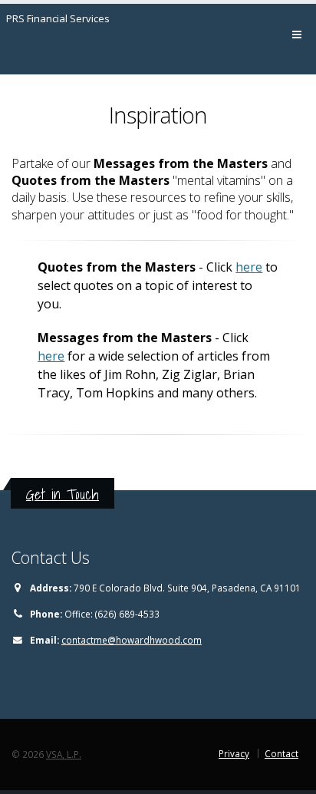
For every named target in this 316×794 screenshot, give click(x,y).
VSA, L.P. (63, 754)
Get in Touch (62, 494)
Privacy (234, 753)
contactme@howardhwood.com (131, 640)
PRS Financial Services (58, 18)
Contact (281, 753)
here (248, 267)
